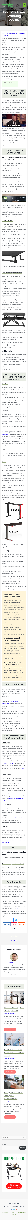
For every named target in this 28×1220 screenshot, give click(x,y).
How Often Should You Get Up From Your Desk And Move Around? (14, 1053)
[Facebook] (11, 1209)
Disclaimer (5, 1212)
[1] (22, 128)
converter (15, 668)
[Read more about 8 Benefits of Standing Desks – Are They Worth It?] (14, 997)
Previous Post (14, 936)
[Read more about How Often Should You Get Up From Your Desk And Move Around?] (14, 1039)
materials (5, 434)
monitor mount (8, 763)
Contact (14, 1214)
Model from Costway (17, 818)
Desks (3, 34)
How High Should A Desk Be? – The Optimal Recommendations (13, 1096)
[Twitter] (14, 1209)
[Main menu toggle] (24, 5)
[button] (20, 5)
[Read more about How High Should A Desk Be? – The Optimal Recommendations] (14, 1082)
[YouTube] (16, 1209)
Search (4, 1144)
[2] (17, 908)
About (13, 1212)
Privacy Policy (22, 1212)
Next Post (14, 940)
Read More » (10, 1029)
